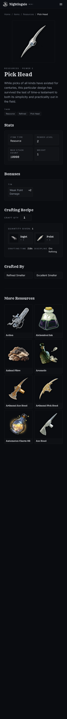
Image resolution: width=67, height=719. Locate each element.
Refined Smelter (16, 275)
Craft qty (11, 217)
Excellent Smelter (47, 275)
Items (16, 14)
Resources (28, 14)
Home (7, 14)
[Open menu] (61, 4)
